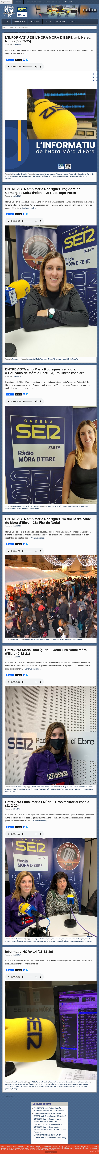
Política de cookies (53, 2)
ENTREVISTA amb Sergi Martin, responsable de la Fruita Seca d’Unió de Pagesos (50, 1129)
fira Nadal (34, 789)
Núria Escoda (69, 941)
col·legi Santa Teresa (39, 939)
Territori (8, 179)
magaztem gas (26, 1086)
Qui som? (68, 2)
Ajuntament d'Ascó (54, 174)
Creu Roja (63, 787)
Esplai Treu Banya (23, 789)
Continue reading (30, 208)
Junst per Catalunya (12, 1086)
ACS (33, 1082)
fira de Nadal (54, 639)
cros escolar (56, 939)
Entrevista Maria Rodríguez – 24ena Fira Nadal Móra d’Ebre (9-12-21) (46, 652)
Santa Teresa (79, 941)
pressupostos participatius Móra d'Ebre (72, 176)
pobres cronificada (65, 1086)
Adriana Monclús (42, 1082)
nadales (77, 789)
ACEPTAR (51, 1152)
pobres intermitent (80, 1086)
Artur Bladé (66, 1082)
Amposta (64, 174)
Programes (35, 21)
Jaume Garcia (73, 1084)
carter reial (54, 787)
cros (49, 939)
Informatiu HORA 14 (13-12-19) (29, 952)
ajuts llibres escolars (76, 506)
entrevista (31, 359)
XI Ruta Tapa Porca (73, 359)
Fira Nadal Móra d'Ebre (47, 789)
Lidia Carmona (38, 941)
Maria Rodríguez (42, 176)
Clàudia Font (9, 1084)
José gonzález (84, 1084)
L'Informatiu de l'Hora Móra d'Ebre (22, 176)
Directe (48, 21)
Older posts (8, 1096)
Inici (7, 21)
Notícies (24, 174)
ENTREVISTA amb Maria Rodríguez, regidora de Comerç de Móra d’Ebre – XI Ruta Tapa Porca (42, 191)
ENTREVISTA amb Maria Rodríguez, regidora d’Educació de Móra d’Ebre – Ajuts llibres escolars (44, 371)
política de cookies (24, 1150)
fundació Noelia (17, 941)
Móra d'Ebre (53, 176)
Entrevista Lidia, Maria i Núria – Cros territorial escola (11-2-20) (47, 804)
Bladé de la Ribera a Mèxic (80, 1082)
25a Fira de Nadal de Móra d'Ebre (37, 639)
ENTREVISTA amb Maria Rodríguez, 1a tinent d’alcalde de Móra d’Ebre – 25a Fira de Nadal (48, 521)
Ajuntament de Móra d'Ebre (58, 506)
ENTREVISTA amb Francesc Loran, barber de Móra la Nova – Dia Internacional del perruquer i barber (48, 1121)
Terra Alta (88, 941)
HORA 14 (63, 1084)
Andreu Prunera (55, 1082)
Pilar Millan (54, 1086)
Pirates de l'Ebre (87, 789)
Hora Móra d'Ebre (18, 506)
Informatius (19, 21)
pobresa (8, 1089)
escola (13, 509)
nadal (71, 789)
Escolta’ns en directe (34, 2)
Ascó (71, 174)
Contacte (18, 2)
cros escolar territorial (70, 939)
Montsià (60, 941)
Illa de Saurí (28, 941)
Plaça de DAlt (10, 791)
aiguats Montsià (40, 174)
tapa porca (62, 359)
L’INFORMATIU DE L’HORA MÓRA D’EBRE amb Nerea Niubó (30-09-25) (47, 39)
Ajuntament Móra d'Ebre (41, 787)
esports (39, 1084)
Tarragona (15, 1089)
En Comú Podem (29, 1084)
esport (81, 939)
